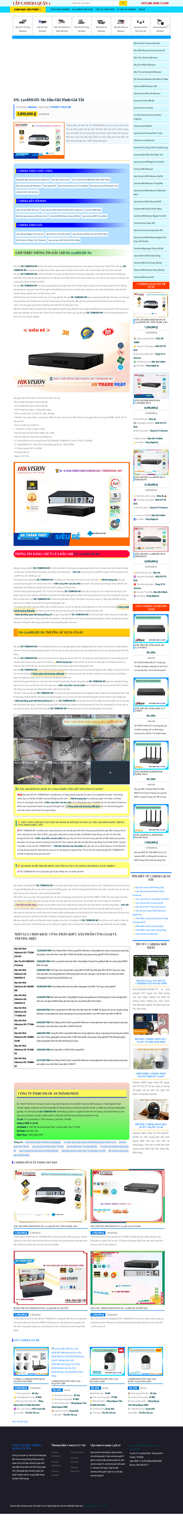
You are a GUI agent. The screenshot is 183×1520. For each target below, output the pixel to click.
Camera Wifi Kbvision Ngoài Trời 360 (150, 216)
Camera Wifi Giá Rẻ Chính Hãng (148, 209)
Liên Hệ (141, 9)
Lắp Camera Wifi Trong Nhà (94, 216)
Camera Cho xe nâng (143, 108)
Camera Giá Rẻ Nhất (143, 126)
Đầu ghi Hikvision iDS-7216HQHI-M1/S (148, 401)
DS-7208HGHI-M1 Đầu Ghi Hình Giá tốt (49, 99)
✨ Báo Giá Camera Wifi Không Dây (148, 887)
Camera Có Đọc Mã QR (144, 101)
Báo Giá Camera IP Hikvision (28, 186)
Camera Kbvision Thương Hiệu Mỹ (82, 1146)
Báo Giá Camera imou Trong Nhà (73, 186)
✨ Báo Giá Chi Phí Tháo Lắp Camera (149, 907)
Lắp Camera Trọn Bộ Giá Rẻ (58, 234)
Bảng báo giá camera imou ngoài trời (32, 180)
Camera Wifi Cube (93, 210)
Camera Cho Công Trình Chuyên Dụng (151, 147)
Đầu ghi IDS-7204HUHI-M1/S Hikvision (150, 478)
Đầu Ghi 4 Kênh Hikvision (145, 65)
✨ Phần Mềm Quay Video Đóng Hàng (149, 930)
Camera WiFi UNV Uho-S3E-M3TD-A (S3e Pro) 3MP (142, 1380)
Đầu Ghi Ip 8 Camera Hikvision (147, 43)
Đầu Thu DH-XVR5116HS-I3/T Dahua (150, 709)
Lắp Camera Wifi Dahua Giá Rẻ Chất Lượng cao (62, 210)
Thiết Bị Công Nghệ (104, 9)
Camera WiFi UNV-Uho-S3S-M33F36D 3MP (66, 1382)
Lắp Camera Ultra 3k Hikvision (147, 93)
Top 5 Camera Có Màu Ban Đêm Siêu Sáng (90, 180)
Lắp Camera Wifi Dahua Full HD (147, 201)
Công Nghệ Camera (60, 9)
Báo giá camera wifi (60, 180)
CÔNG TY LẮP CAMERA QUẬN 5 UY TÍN (26, 1446)
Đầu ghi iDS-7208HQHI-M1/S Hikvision (150, 555)
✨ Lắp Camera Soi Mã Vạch (145, 934)
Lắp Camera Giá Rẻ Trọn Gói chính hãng (90, 234)
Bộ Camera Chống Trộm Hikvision (31, 240)
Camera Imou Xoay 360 (144, 223)
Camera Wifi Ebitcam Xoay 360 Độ (64, 216)
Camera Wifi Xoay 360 (144, 277)
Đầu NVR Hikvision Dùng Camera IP (149, 50)
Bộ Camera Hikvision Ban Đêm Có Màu (151, 79)
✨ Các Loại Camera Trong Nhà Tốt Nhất (151, 899)
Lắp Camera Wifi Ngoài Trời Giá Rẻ (149, 162)
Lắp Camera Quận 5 (31, 3)
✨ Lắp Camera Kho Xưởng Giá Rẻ (148, 903)
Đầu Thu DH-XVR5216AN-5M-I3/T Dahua (150, 646)
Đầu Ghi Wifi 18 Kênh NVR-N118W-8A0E (149, 772)
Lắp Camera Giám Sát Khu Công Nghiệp (43, 1142)
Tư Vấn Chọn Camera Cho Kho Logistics (147, 117)
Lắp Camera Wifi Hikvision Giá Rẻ (148, 176)
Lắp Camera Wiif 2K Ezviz (27, 210)
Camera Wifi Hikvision (143, 169)
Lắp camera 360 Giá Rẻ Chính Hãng (64, 240)
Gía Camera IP (49, 186)
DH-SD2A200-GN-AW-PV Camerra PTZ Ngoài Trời (151, 982)
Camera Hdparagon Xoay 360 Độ (148, 248)
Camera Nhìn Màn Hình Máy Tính (148, 155)
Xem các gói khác (20, 1421)
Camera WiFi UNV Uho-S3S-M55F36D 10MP (104, 1380)
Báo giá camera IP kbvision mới (104, 186)
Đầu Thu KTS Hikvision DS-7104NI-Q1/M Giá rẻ (115, 1226)
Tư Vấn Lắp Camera (126, 9)
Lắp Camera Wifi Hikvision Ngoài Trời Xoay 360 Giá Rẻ (150, 239)
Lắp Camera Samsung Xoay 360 (148, 230)
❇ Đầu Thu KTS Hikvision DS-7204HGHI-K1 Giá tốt (41, 1308)
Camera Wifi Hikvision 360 (145, 86)
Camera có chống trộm (144, 140)
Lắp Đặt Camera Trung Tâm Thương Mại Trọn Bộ (83, 1151)
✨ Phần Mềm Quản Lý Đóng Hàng (148, 926)
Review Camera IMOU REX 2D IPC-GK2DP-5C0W (151, 1126)
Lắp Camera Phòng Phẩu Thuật (148, 133)
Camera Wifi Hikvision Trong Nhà (148, 183)
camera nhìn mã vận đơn (27, 192)
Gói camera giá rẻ (26, 1340)
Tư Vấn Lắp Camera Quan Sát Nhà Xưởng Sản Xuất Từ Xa (90, 1142)
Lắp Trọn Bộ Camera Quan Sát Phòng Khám (38, 1151)
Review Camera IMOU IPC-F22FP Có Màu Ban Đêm (151, 1040)
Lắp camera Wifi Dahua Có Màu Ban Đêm (150, 192)
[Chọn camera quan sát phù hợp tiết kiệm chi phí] (168, 26)
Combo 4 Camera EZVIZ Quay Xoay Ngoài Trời (29, 1380)
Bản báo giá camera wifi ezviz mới (31, 216)
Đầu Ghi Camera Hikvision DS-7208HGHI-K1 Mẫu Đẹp (119, 1308)
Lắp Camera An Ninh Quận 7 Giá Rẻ (47, 1146)
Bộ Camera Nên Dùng (82, 9)
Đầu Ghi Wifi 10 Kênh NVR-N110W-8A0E (149, 836)
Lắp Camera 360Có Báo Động (147, 256)
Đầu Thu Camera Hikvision (145, 57)
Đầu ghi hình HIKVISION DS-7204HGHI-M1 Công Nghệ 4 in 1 (151, 321)
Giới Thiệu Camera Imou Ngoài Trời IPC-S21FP (151, 1075)
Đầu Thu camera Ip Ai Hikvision (147, 72)
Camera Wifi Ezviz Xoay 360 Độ (148, 263)
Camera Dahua (77, 1452)
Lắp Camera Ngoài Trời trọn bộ (29, 234)
